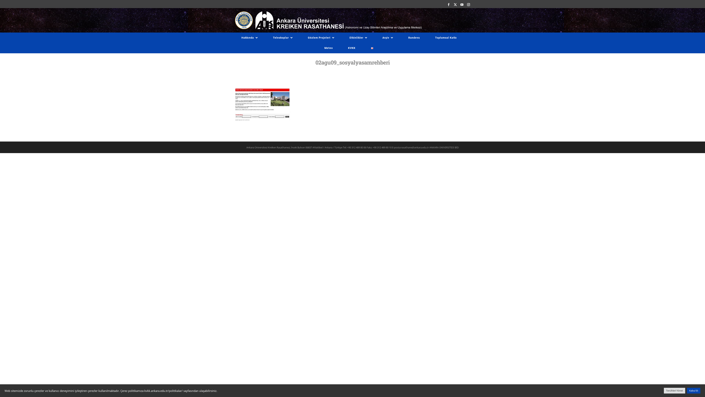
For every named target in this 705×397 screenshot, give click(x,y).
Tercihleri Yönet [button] (674, 390)
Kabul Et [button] (693, 390)
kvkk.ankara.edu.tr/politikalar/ (163, 391)
